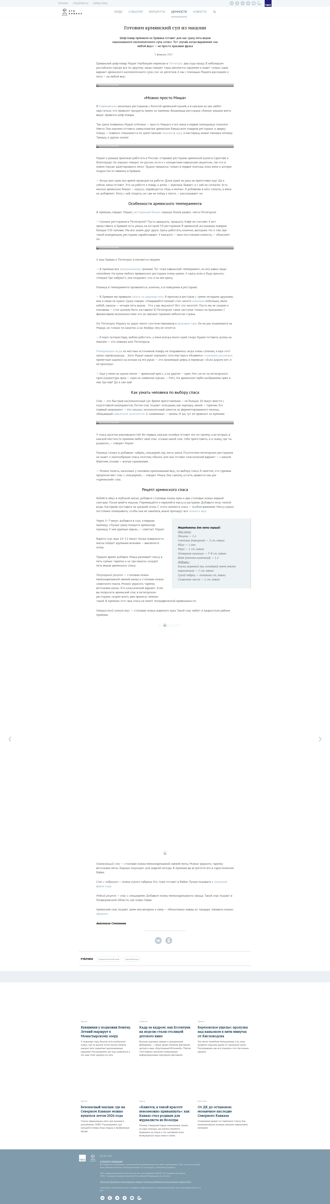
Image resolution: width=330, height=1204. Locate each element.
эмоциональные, (130, 269)
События (136, 11)
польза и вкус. (198, 511)
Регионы (63, 3)
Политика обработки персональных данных (121, 1181)
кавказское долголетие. (129, 414)
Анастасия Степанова (111, 923)
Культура (202, 1101)
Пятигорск (176, 63)
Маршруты (157, 11)
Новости (200, 11)
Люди (118, 11)
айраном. (102, 914)
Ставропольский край (108, 959)
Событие (143, 1021)
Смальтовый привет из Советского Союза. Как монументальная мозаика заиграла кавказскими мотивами (223, 1124)
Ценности (179, 11)
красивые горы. (187, 323)
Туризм (84, 1021)
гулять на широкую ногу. (147, 297)
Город (142, 1101)
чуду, (179, 133)
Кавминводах (108, 106)
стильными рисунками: (218, 355)
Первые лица (100, 3)
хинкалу (167, 133)
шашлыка (198, 301)
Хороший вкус (132, 959)
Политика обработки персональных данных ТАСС (167, 1181)
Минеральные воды (109, 351)
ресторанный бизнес (147, 212)
